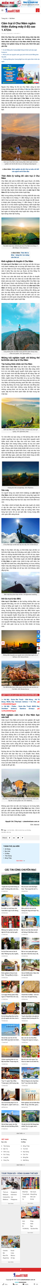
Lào (12, 1197)
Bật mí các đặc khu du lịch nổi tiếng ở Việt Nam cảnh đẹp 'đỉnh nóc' (29, 932)
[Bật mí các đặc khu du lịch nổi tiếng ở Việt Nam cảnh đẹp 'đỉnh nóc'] (30, 921)
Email (27, 1284)
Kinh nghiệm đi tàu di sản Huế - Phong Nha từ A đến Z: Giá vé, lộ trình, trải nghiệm (10, 975)
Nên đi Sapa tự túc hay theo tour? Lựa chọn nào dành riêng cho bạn (29, 1083)
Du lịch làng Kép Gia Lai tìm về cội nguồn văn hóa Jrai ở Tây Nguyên (9, 1018)
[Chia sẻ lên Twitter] (38, 636)
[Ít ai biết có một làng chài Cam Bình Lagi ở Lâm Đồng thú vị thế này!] (10, 900)
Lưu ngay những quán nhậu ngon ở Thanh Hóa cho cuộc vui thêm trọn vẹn (10, 997)
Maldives (5, 1199)
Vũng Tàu (6, 1160)
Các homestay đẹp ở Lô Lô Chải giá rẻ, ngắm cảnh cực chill (9, 1104)
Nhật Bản (25, 1192)
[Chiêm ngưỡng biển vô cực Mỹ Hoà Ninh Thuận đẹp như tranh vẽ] (10, 1051)
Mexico (13, 1255)
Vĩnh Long (6, 1151)
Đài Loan (32, 1197)
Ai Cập (13, 1258)
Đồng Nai (25, 1157)
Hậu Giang (26, 1151)
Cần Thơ (25, 1154)
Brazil (12, 1250)
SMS (16, 1284)
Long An (5, 1157)
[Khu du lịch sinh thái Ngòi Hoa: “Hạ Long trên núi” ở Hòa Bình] (30, 878)
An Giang (7, 849)
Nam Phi (5, 1255)
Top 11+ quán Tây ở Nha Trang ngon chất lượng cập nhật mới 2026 (9, 1083)
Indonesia (14, 1194)
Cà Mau (7, 853)
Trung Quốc (25, 1194)
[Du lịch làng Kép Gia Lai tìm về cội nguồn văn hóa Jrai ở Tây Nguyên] (10, 1008)
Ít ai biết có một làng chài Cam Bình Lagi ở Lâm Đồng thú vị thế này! (9, 911)
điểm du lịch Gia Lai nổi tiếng (23, 830)
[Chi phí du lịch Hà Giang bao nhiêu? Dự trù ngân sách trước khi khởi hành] (30, 1116)
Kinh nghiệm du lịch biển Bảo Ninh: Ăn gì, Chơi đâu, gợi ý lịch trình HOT (30, 1104)
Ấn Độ (32, 1199)
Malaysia (5, 1194)
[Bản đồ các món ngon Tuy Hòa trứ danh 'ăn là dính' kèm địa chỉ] (30, 1051)
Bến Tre (5, 1149)
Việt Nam (12, 18)
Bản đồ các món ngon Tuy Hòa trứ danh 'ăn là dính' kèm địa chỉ (30, 1061)
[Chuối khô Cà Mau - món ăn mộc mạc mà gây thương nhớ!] (30, 986)
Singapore (14, 1192)
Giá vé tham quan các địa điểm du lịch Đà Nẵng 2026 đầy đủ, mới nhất (9, 1126)
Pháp (31, 1221)
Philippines (14, 1199)
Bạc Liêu (7, 851)
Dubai (24, 1197)
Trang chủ (4, 18)
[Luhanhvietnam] (20, 1275)
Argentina (6, 1258)
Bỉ (23, 1226)
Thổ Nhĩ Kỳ (25, 1228)
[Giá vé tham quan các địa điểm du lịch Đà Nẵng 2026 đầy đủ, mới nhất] (10, 1116)
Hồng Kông (33, 1194)
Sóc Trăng (6, 1154)
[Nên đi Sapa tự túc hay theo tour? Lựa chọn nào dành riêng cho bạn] (30, 1073)
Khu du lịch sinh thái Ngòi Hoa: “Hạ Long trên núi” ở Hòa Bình (29, 889)
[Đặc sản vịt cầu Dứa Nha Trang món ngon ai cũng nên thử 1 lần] (30, 1029)
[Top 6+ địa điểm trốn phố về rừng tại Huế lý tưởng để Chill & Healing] (30, 1008)
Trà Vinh (25, 1149)
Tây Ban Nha (34, 1228)
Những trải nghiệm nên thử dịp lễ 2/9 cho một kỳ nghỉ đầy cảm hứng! (9, 932)
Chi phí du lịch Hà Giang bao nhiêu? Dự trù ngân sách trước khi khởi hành (30, 1126)
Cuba (12, 1253)
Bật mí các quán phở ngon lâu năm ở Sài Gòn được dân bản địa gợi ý (30, 954)
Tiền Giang (8, 856)
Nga (31, 1226)
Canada (5, 1250)
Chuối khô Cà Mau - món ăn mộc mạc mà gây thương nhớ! (30, 997)
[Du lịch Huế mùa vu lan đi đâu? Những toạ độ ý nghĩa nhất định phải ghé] (10, 943)
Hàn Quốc (33, 1192)
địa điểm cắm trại (6, 832)
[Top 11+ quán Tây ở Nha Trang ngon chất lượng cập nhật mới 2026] (10, 1073)
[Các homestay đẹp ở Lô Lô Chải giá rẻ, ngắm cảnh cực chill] (10, 1094)
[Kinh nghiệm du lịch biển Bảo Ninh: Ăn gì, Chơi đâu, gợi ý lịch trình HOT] (30, 1094)
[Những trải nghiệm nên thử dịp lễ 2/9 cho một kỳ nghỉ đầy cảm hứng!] (10, 921)
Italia (31, 1223)
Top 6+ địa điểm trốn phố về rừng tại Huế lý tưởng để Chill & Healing (30, 1018)
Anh (23, 1221)
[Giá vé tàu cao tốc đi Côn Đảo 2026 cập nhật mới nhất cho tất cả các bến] (10, 1029)
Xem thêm (11, 1203)
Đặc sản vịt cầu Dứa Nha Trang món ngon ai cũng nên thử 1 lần (30, 1040)
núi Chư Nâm (10, 830)
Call (6, 1284)
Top (37, 1284)
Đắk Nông (26, 1160)
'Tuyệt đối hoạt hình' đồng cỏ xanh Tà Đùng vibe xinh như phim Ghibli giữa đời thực (10, 889)
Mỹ (4, 1253)
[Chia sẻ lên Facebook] (38, 632)
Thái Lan (5, 1192)
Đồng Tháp (8, 858)
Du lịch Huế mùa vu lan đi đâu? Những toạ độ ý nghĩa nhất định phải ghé (9, 954)
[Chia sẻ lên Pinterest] (22, 837)
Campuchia (6, 1197)
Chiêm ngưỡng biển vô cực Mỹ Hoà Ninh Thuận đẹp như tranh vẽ (10, 1061)
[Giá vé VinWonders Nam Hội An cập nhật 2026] (30, 965)
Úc (23, 1199)
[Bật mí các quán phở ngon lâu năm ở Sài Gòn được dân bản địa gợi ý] (30, 943)
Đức (23, 1223)
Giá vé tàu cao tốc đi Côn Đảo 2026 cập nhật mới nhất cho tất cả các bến (10, 1040)
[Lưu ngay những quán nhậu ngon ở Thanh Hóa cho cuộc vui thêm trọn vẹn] (10, 986)
